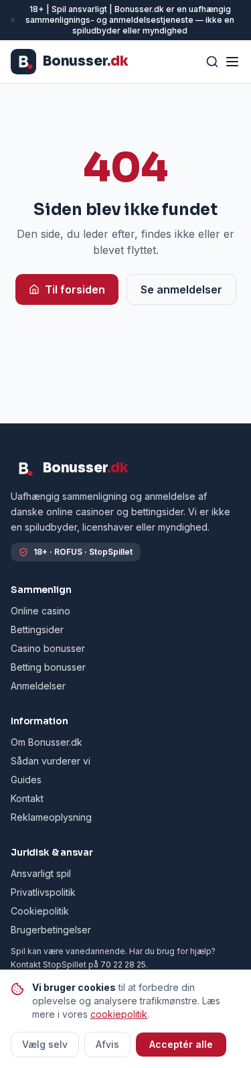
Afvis (107, 1044)
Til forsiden (75, 289)
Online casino (40, 610)
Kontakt (27, 798)
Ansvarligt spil (41, 873)
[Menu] (232, 62)
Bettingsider (37, 629)
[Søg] (212, 61)
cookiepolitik (118, 1014)
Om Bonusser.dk (46, 742)
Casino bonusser (48, 648)
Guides (26, 779)
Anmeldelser (38, 685)
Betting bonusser (48, 667)
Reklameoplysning (51, 817)
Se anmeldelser (181, 289)
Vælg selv (45, 1044)
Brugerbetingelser (51, 929)
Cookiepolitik (40, 911)
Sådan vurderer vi (50, 760)
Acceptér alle (181, 1044)
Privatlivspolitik (43, 892)
